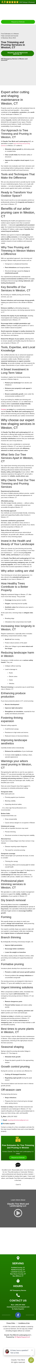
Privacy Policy (10, 1323)
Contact (3, 409)
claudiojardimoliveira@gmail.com (18, 1120)
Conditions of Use (24, 1323)
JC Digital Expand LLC (22, 1337)
